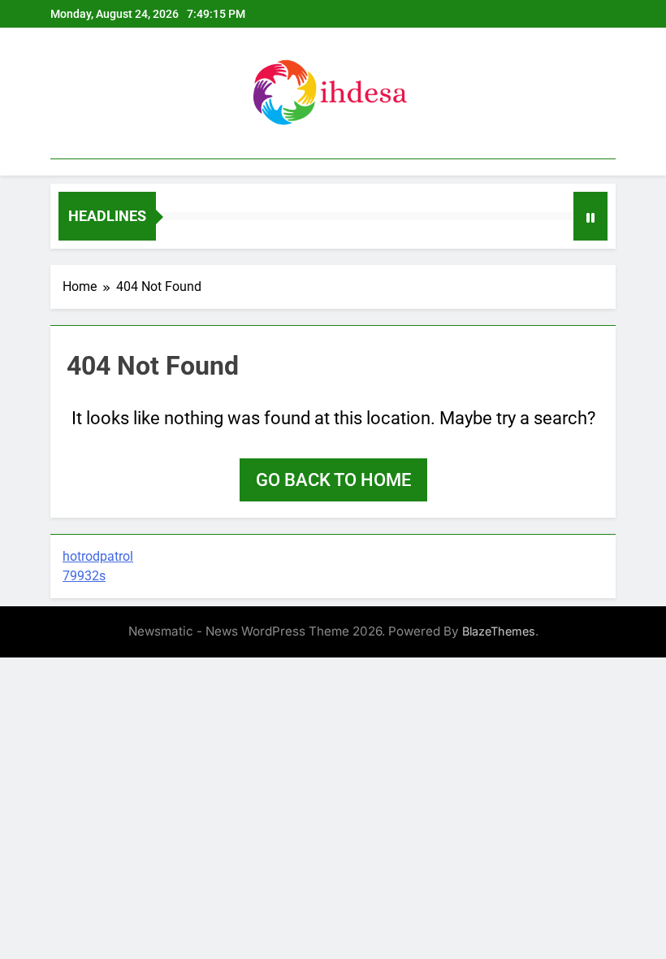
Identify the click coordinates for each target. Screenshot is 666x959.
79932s (84, 576)
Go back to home (333, 480)
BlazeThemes (498, 631)
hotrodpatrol (98, 556)
